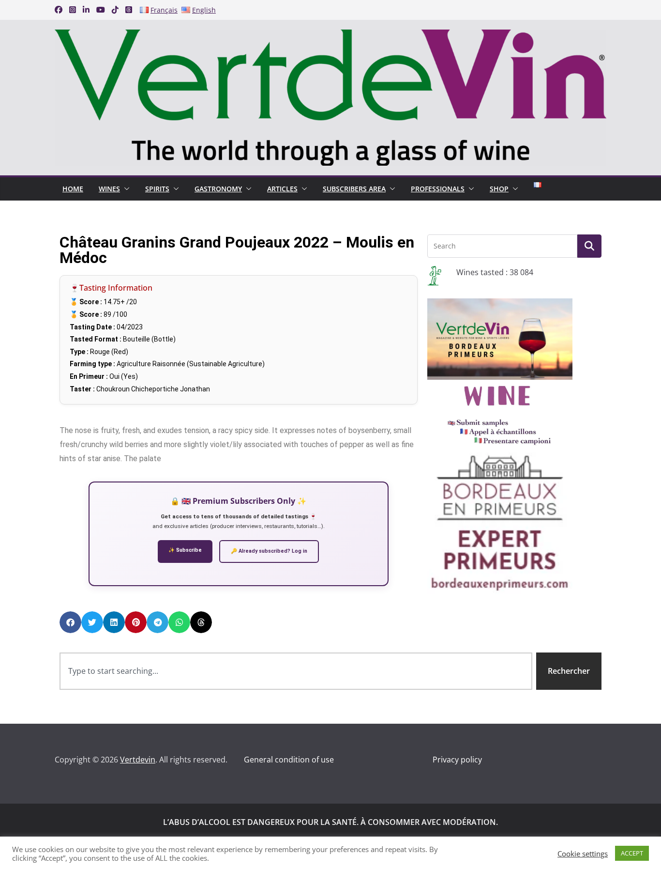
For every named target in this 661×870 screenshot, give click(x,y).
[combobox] (296, 671)
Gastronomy (218, 188)
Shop (499, 188)
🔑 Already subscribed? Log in (269, 551)
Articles (282, 188)
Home (72, 188)
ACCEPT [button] (632, 853)
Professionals (438, 188)
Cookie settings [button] (582, 853)
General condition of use (289, 759)
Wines (109, 188)
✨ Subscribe (185, 550)
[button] (125, 189)
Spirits (157, 188)
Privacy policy (457, 759)
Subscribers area (354, 188)
